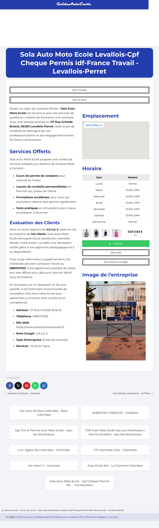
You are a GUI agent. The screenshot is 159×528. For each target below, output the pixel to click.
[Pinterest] (26, 385)
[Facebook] (9, 385)
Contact (114, 517)
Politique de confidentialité (34, 517)
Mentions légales (96, 517)
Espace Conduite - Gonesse (24, 393)
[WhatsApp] (35, 385)
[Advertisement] (119, 23)
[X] (18, 385)
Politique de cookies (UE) (68, 517)
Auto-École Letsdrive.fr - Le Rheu (132, 393)
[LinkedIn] (44, 385)
